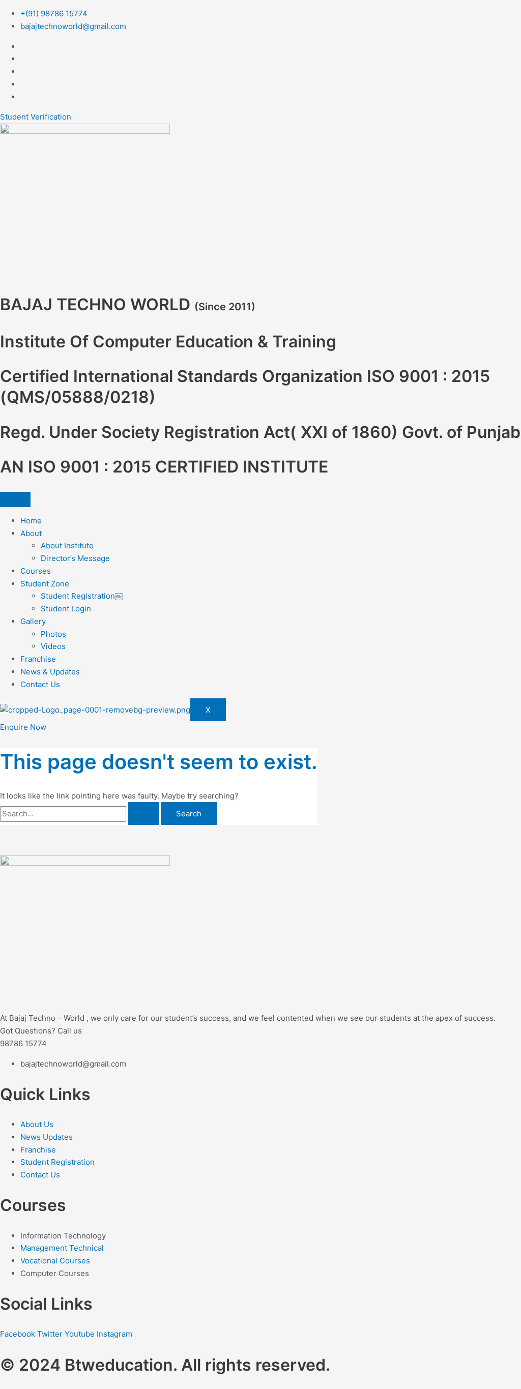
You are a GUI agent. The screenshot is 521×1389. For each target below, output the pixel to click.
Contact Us (40, 684)
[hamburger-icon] (15, 499)
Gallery (33, 621)
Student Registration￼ (82, 596)
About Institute (67, 545)
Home (31, 520)
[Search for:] (80, 813)
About (31, 533)
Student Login (66, 608)
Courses (35, 571)
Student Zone (44, 583)
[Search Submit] (143, 813)
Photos (53, 634)
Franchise (38, 659)
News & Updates (50, 671)
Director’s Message (75, 558)
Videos (53, 646)
